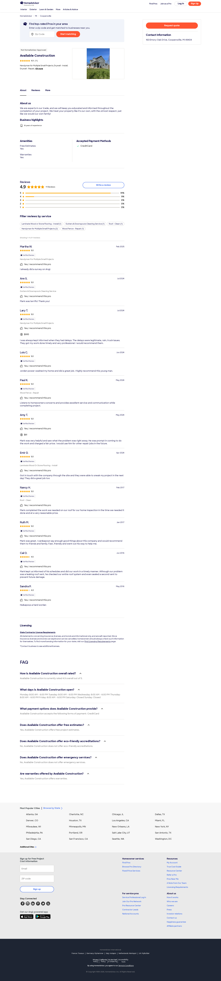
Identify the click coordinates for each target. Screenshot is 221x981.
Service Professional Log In (134, 897)
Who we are (172, 901)
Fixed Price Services (131, 871)
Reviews (35, 90)
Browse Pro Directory (131, 867)
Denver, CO (32, 820)
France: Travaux (78, 953)
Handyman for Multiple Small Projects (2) (40, 229)
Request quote (172, 25)
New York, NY (162, 826)
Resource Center (174, 871)
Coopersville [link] (45, 16)
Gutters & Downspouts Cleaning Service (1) (85, 224)
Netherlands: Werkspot (127, 953)
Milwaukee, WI (33, 826)
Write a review (103, 185)
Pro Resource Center (131, 905)
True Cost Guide (174, 867)
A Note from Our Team (176, 883)
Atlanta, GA (32, 814)
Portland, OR (75, 832)
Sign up (37, 889)
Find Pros (126, 862)
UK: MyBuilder (144, 953)
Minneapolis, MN (77, 826)
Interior (23, 9)
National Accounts (130, 914)
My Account (172, 862)
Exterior (33, 9)
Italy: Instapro (111, 953)
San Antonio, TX (163, 832)
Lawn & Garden (46, 9)
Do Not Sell (112, 960)
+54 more (39, 68)
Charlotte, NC (76, 814)
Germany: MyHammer (94, 953)
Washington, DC (163, 839)
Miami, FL (160, 820)
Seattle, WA (118, 839)
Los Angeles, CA (120, 820)
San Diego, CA (33, 839)
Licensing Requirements (177, 887)
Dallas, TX (160, 814)
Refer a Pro (172, 875)
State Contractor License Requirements (37, 632)
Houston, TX (75, 820)
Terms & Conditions (126, 966)
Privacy (95, 960)
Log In (181, 3)
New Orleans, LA (120, 826)
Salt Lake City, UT (121, 832)
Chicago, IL (118, 814)
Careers (170, 905)
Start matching (68, 34)
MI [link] (36, 16)
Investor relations (174, 914)
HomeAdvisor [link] (26, 16)
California (103, 960)
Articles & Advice (70, 9)
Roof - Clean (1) (116, 224)
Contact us (172, 918)
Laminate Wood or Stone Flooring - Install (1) (41, 224)
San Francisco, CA (78, 839)
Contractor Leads (130, 910)
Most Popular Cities (30, 808)
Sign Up (195, 3)
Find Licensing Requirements (97, 641)
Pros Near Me (173, 879)
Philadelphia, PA (34, 832)
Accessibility (123, 961)
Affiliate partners (174, 926)
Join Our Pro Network (131, 901)
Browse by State (51, 808)
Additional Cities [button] (27, 847)
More (58, 9)
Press (169, 910)
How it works (172, 897)
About (23, 90)
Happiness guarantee (176, 922)
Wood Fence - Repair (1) (73, 229)
